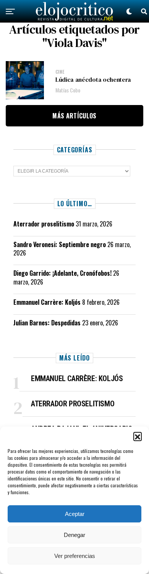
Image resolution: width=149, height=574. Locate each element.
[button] (137, 436)
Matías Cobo (67, 90)
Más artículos (74, 115)
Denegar (74, 535)
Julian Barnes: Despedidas (47, 322)
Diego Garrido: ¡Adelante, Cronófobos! (62, 273)
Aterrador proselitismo (43, 223)
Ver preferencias (74, 556)
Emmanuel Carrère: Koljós (47, 302)
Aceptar (74, 514)
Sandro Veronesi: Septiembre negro (59, 244)
